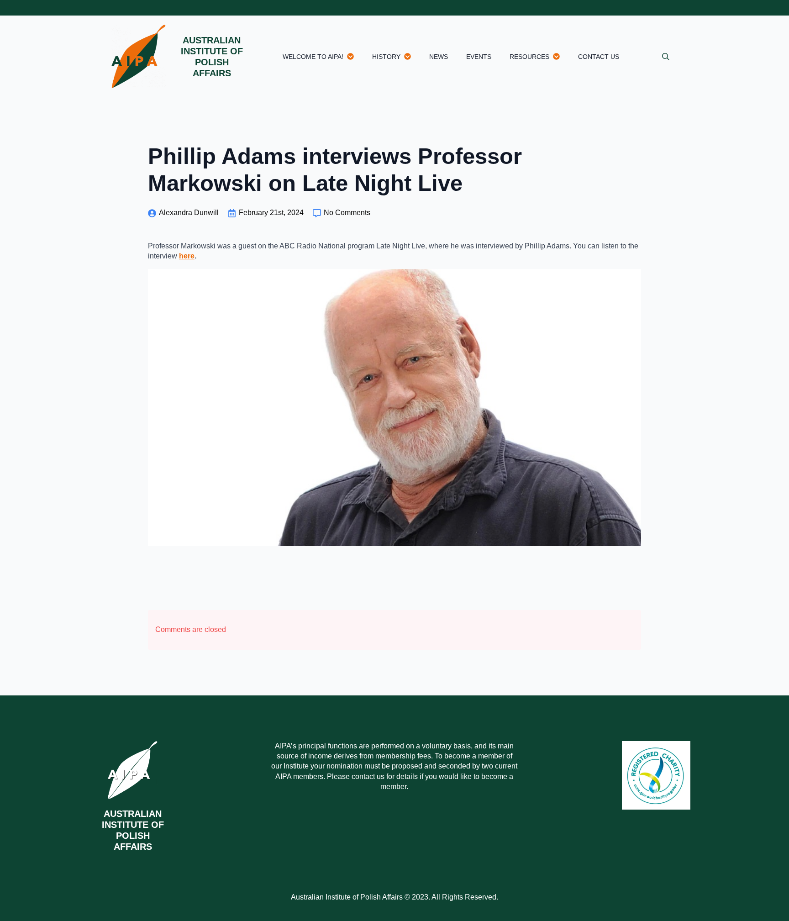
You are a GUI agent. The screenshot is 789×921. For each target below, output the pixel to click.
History (386, 56)
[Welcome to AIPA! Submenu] (353, 56)
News (438, 56)
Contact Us (598, 56)
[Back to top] (766, 898)
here (187, 256)
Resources (529, 56)
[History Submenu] (410, 56)
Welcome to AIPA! (313, 56)
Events (478, 56)
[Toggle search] (666, 56)
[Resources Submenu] (559, 56)
